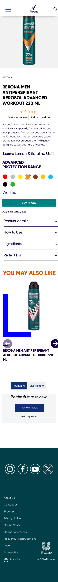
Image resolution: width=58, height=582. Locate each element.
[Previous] (7, 343)
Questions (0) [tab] (37, 385)
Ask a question (29, 416)
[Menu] (8, 8)
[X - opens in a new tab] (48, 473)
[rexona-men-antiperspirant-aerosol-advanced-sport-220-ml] (5, 177)
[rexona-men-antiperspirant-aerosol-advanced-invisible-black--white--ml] (13, 177)
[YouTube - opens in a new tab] (35, 473)
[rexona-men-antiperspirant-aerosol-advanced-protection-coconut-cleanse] (36, 177)
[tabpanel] (29, 408)
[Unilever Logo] (46, 548)
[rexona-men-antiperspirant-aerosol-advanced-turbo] (5, 184)
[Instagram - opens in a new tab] (10, 473)
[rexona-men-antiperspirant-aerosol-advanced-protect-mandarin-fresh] (43, 177)
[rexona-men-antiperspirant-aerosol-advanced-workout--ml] (28, 177)
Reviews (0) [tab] (19, 385)
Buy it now (29, 203)
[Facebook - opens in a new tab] (23, 473)
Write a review (30, 407)
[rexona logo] (34, 14)
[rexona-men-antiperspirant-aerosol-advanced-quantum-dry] (13, 184)
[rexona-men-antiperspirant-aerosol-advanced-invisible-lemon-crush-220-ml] (20, 177)
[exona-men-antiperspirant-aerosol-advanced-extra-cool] (51, 177)
